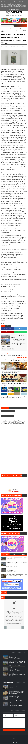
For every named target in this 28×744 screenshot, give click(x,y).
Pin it (9, 332)
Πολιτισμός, (22, 46)
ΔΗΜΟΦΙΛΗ (14, 554)
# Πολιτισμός (8, 325)
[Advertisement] (14, 404)
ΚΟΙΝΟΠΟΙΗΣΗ (9, 328)
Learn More (12, 9)
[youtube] (14, 742)
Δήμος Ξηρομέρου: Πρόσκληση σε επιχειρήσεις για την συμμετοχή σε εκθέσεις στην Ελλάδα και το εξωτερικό (16, 564)
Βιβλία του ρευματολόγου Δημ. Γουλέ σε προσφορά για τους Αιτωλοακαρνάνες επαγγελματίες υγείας (13, 396)
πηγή (2, 323)
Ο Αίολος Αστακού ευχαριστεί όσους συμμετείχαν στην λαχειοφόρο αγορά (17, 668)
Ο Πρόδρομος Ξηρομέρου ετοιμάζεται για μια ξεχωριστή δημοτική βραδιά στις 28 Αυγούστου (13, 384)
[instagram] (16, 742)
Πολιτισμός (7, 28)
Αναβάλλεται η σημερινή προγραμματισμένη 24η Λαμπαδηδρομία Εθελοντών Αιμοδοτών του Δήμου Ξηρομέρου (16, 698)
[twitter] (11, 742)
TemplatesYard (11, 740)
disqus (22, 408)
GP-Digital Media (24, 740)
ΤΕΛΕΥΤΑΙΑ (5, 554)
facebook (14, 408)
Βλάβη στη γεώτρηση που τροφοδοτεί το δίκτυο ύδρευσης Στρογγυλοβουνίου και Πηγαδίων (16, 704)
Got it (17, 9)
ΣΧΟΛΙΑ (23, 554)
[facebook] (9, 742)
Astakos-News (4, 737)
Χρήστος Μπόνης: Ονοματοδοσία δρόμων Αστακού (16, 557)
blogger (5, 408)
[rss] (19, 742)
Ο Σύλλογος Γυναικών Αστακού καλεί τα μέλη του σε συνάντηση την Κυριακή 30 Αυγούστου (12, 371)
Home (2, 28)
